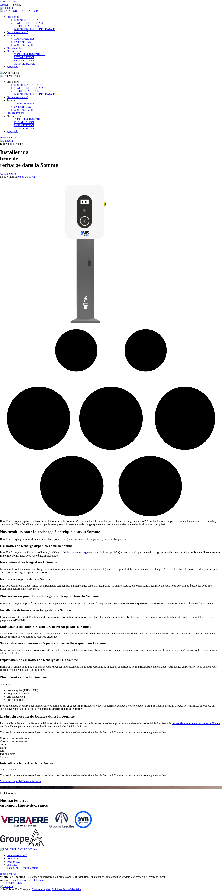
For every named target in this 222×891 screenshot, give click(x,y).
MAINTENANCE (24, 63)
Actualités (12, 66)
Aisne (3, 744)
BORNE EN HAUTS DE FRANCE (34, 29)
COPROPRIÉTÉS (24, 38)
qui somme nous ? (17, 855)
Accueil (4, 4)
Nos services (14, 51)
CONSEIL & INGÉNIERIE (29, 54)
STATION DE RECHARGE (30, 23)
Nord (3, 747)
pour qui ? (12, 858)
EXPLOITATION (24, 60)
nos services (13, 861)
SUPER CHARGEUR (26, 26)
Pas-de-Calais (7, 753)
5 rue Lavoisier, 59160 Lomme (28, 880)
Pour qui (11, 35)
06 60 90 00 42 (26, 176)
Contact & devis (9, 1)
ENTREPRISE (22, 41)
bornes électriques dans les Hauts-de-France (196, 723)
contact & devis (8, 137)
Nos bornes (13, 16)
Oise (2, 750)
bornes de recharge (77, 552)
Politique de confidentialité (66, 889)
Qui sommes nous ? (17, 32)
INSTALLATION (24, 57)
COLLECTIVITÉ (24, 44)
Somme (4, 757)
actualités (12, 864)
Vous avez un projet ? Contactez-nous (20, 781)
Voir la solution (8, 769)
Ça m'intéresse (8, 173)
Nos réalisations (15, 47)
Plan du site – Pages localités (22, 867)
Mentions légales (41, 889)
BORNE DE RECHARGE (29, 19)
